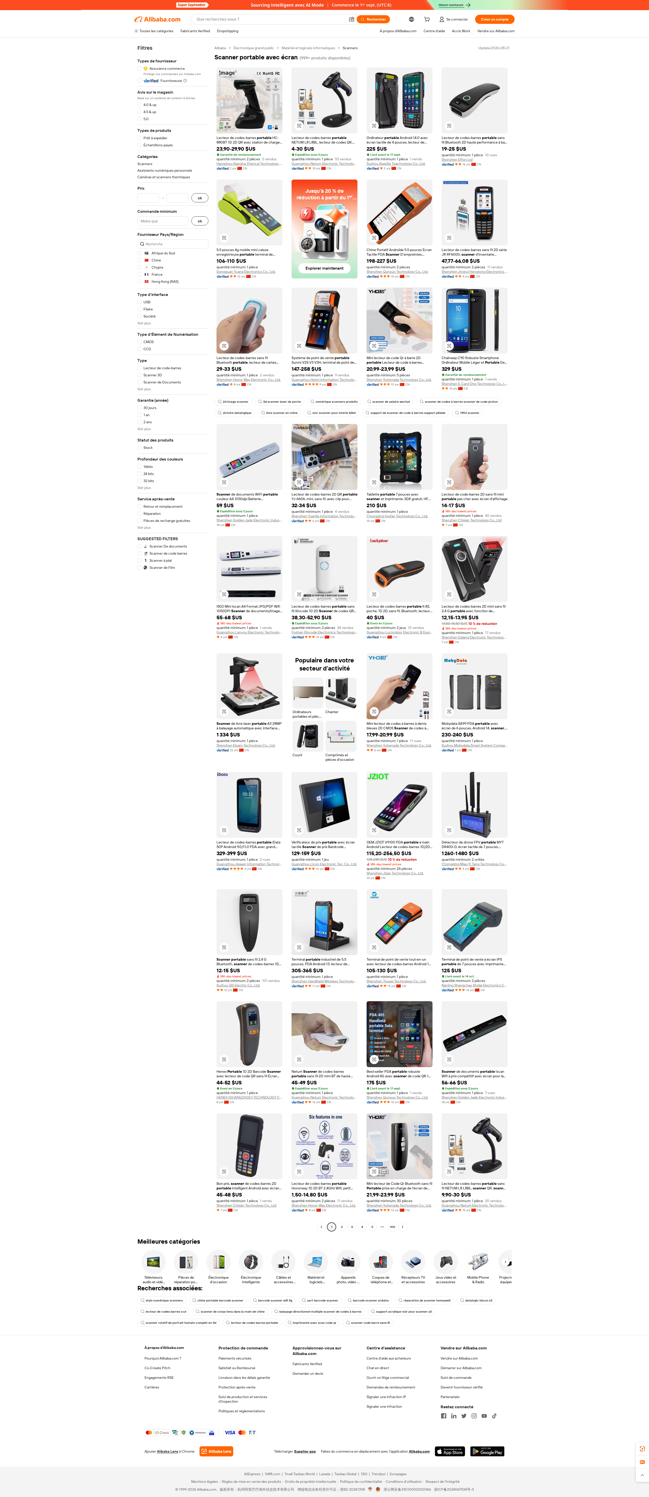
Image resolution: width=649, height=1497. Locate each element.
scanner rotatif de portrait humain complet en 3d (181, 1323)
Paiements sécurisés (235, 1358)
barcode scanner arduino (371, 1300)
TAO (364, 1474)
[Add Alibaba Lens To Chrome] (216, 1451)
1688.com (272, 1474)
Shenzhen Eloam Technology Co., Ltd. (246, 745)
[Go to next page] (402, 1226)
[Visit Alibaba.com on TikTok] (494, 1416)
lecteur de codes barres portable (254, 1323)
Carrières (152, 1387)
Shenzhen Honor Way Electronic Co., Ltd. (249, 380)
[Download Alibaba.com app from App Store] (450, 1451)
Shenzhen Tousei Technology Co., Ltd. (396, 981)
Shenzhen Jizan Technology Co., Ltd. (395, 873)
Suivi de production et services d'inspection (243, 1399)
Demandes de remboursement (391, 1387)
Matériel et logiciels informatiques (308, 48)
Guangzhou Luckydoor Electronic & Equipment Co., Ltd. (399, 632)
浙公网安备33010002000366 (407, 1489)
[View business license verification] (370, 1489)
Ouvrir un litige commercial (388, 1378)
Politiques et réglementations (242, 1411)
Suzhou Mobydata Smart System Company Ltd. (475, 745)
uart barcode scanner (322, 1300)
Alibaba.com (419, 1451)
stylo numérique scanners (164, 1300)
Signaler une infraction (384, 1406)
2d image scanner (235, 401)
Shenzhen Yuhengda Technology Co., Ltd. (399, 380)
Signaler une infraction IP (386, 1397)
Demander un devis (308, 1373)
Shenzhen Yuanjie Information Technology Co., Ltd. (324, 516)
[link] (642, 1448)
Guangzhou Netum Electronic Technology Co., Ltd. (324, 164)
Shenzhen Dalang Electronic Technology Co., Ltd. (475, 637)
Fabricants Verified (307, 1364)
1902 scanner (469, 413)
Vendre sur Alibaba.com (459, 1358)
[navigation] (172, 638)
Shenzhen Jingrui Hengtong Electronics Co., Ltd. (475, 272)
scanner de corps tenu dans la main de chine (233, 1311)
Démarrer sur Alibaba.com (461, 1368)
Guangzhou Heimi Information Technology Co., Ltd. (324, 380)
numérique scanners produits (337, 401)
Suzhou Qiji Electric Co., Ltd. (238, 985)
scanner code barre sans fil (370, 1323)
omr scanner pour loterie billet (334, 413)
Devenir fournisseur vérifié (462, 1387)
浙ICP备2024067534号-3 (454, 1489)
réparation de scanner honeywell (427, 1300)
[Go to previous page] (321, 1226)
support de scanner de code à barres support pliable (408, 413)
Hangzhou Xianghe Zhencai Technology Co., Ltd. (249, 164)
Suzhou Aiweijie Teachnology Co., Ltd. (396, 164)
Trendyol (378, 1474)
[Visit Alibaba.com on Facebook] (444, 1416)
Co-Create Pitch (157, 1368)
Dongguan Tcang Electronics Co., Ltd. (246, 272)
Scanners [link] (350, 48)
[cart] (428, 20)
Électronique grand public (253, 48)
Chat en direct (378, 1368)
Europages (398, 1474)
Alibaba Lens (167, 1451)
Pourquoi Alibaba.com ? (163, 1358)
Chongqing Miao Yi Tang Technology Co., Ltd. (475, 864)
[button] (352, 19)
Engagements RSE (159, 1378)
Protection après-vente (237, 1387)
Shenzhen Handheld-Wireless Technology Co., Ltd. (324, 981)
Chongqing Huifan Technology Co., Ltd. (397, 516)
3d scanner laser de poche (282, 401)
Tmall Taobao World (299, 1474)
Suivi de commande (456, 1378)
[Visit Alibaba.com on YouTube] (484, 1416)
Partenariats (450, 1397)
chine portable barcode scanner (220, 1300)
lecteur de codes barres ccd (166, 1311)
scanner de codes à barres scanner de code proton (461, 401)
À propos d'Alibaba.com (164, 1348)
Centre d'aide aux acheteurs (389, 1358)
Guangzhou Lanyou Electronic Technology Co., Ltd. (249, 632)
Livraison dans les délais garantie (244, 1378)
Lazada (324, 1474)
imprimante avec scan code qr (314, 1323)
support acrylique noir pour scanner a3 (404, 1311)
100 (392, 1227)
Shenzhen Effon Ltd (457, 159)
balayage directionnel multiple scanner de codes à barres (320, 1311)
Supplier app (305, 1451)
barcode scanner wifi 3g (275, 1300)
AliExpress (252, 1474)
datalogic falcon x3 (478, 1300)
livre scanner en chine (282, 413)
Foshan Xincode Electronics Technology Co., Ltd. (324, 632)
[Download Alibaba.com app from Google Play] (487, 1451)
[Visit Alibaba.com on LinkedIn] (454, 1416)
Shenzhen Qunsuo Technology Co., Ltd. (397, 272)
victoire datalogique (237, 413)
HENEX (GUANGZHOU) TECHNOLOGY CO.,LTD (249, 1097)
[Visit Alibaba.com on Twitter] (464, 1416)
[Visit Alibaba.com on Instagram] (474, 1416)
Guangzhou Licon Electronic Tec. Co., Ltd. (324, 864)
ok (200, 198)
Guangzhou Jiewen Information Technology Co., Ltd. (249, 864)
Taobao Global (345, 1474)
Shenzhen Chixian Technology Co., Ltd (471, 520)
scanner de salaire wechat (391, 401)
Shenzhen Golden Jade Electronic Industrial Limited (249, 520)
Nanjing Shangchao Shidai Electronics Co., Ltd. (475, 985)
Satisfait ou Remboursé (237, 1368)
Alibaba (220, 48)
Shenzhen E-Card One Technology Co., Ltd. (475, 384)
